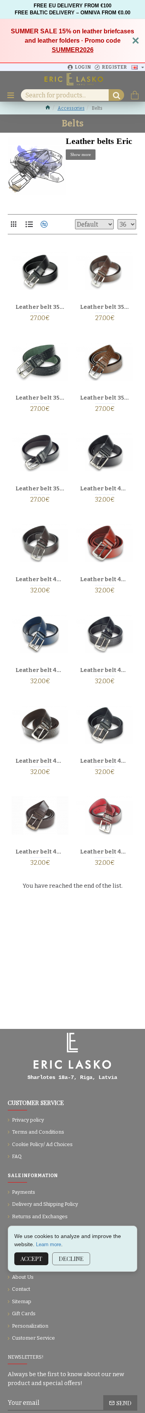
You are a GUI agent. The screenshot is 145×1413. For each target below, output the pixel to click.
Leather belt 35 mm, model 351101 (40, 488)
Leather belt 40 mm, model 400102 (40, 579)
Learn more (48, 1244)
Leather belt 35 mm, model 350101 (40, 306)
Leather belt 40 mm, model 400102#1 (104, 579)
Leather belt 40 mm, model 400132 (40, 851)
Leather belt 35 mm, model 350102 (104, 306)
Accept (31, 1258)
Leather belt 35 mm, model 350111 (40, 397)
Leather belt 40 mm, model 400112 (40, 760)
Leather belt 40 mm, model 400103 (40, 670)
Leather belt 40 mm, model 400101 (104, 488)
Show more (80, 154)
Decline (71, 1258)
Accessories (71, 108)
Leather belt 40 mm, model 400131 (104, 760)
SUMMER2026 (73, 50)
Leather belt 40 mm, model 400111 (104, 670)
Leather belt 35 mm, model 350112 (104, 397)
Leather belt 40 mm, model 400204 (104, 851)
